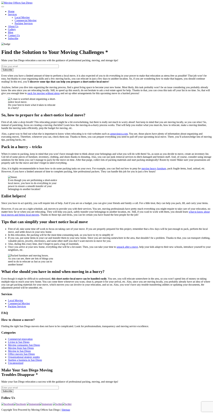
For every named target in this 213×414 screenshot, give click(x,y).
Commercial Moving (25, 20)
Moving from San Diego (21, 348)
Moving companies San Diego (24, 345)
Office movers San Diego (21, 354)
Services (12, 14)
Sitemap (66, 409)
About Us (13, 26)
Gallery (12, 29)
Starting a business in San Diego (25, 360)
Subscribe (13, 38)
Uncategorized (15, 363)
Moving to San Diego (19, 351)
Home (11, 11)
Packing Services (24, 23)
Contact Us (14, 35)
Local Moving (22, 17)
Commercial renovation (20, 339)
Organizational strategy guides (24, 357)
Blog (10, 32)
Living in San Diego (18, 342)
